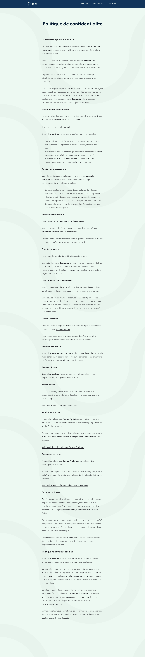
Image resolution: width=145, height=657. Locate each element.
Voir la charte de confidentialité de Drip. (59, 405)
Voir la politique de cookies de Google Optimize (63, 447)
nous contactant (69, 231)
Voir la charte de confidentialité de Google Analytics (65, 485)
